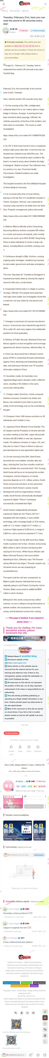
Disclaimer (34, 986)
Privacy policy (26, 983)
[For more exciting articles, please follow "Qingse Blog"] (24, 638)
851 (24, 786)
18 (31, 786)
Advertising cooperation (19, 986)
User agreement (39, 983)
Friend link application (11, 983)
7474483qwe (12, 938)
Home (5, 11)
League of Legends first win (17, 927)
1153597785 (11, 679)
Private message (39, 30)
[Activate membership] (45, 1017)
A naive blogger (21, 781)
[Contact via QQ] (45, 1035)
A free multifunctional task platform (18, 942)
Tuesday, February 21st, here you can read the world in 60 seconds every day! (24, 20)
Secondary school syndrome (17, 913)
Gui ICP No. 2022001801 (26, 996)
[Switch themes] (45, 1041)
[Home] (45, 1011)
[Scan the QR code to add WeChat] (45, 1029)
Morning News (15, 11)
